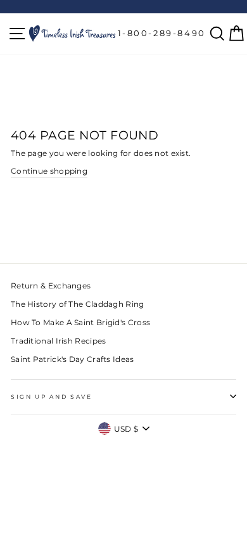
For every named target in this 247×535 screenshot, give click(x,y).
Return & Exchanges (51, 285)
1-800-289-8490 (162, 33)
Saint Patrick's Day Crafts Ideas (72, 359)
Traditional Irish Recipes (58, 340)
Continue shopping (49, 171)
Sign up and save (51, 396)
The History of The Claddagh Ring (77, 304)
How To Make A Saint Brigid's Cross (80, 322)
